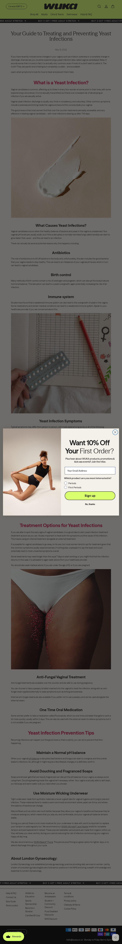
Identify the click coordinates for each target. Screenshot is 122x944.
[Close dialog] (115, 432)
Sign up (90, 496)
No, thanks (90, 504)
